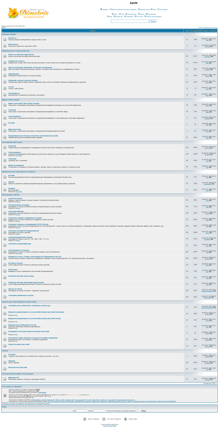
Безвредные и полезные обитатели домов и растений (28, 331)
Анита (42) (103, 401)
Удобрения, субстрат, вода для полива (22, 80)
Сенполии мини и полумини (18, 205)
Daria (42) (64, 401)
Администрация (9, 34)
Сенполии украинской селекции (20, 237)
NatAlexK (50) (51, 399)
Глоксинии (12, 159)
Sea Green (19, 155)
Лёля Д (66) (95, 399)
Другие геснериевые (16, 165)
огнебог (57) (103, 399)
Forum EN (140, 16)
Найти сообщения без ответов (208, 27)
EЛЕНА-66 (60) (35, 399)
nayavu (207, 314)
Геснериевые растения (12, 142)
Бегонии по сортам (15, 263)
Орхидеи (11, 188)
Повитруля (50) (161, 401)
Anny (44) (57, 401)
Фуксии (11, 182)
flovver (207, 76)
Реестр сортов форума (153, 16)
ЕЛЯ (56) (124, 401)
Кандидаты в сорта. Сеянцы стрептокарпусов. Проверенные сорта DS (34, 257)
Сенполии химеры (15, 198)
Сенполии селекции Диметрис (19, 244)
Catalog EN (129, 16)
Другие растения (14, 129)
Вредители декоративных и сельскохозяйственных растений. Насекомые (36, 312)
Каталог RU (119, 16)
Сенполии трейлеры (16, 211)
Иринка (18, 201)
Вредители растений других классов (22, 325)
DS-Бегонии (12, 270)
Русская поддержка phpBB (109, 425)
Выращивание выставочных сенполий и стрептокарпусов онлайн (33, 136)
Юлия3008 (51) (171, 401)
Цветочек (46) (121, 399)
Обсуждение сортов (10, 195)
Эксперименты (14, 93)
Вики (110, 16)
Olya (207, 177)
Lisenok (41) (88, 401)
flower (207, 95)
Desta (207, 340)
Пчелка (207, 213)
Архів (3, 27)
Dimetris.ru (12, 38)
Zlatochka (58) (70, 399)
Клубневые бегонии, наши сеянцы (21, 276)
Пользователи (131, 14)
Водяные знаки (145, 9)
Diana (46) (70, 401)
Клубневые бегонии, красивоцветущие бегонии (26, 282)
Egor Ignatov (42, 392)
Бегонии (11, 123)
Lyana (207, 320)
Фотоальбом (152, 14)
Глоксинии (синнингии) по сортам (20, 295)
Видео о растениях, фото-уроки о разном (23, 103)
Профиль (105, 9)
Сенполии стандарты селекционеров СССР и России (28, 224)
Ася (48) (89, 399)
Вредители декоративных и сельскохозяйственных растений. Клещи (34, 318)
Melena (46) (96, 401)
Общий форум (13, 74)
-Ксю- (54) (51, 401)
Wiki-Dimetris (13, 44)
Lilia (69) (43, 399)
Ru (16, 315)
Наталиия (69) (152, 401)
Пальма (207, 346)
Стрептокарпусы (14, 116)
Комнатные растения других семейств (18, 172)
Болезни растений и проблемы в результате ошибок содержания (32, 338)
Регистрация (163, 9)
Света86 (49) (112, 399)
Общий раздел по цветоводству (16, 51)
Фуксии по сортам (15, 289)
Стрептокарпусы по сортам (18, 250)
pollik (207, 252)
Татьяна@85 (207, 184)
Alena (207, 82)
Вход (154, 9)
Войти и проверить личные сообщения (124, 9)
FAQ (122, 14)
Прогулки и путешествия (17, 367)
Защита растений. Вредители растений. (19, 302)
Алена (207, 333)
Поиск (116, 14)
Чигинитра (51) (130, 399)
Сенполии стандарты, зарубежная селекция (25, 218)
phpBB (108, 424)
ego (207, 369)
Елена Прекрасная (207, 291)
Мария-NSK (207, 297)
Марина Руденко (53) (140, 401)
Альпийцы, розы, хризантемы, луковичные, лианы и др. (29, 305)
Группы (142, 14)
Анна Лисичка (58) (80, 399)
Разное (5, 351)
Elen (207, 40)
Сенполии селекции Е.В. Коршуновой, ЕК (23, 231)
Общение (11, 361)
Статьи (11, 87)
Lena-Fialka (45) (79, 401)
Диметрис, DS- (13, 377)
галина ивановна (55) (114, 401)
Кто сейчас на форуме (12, 387)
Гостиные (12, 354)
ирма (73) (130, 401)
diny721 (207, 148)
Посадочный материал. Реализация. (18, 374)
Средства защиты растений (18, 344)
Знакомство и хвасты (16, 61)
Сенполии (12, 110)
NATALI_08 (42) (60, 399)
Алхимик (207, 46)
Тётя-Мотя (207, 56)
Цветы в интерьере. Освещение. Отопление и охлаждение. (30, 67)
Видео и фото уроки (10, 100)
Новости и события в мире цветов (21, 54)
